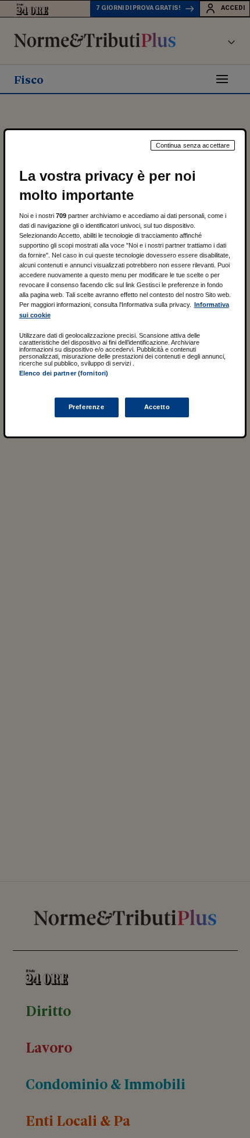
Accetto (157, 406)
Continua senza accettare (193, 145)
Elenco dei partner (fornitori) (63, 373)
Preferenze (87, 406)
